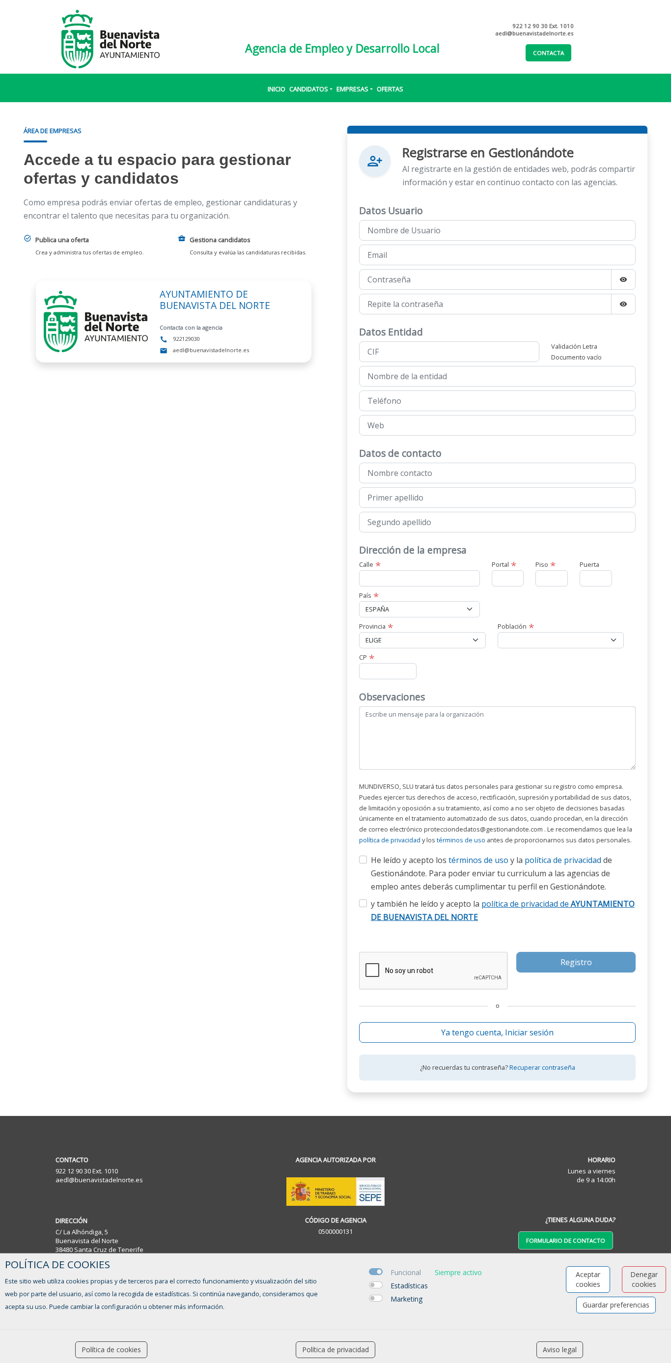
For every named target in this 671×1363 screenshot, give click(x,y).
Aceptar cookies (588, 1279)
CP (363, 657)
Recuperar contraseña (542, 1067)
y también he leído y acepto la (503, 910)
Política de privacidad (335, 1349)
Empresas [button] (352, 88)
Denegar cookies (644, 1279)
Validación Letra (574, 346)
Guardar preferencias (616, 1304)
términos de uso (461, 839)
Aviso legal (560, 1349)
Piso (541, 564)
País (365, 595)
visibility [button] (623, 279)
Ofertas (390, 88)
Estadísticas (409, 1285)
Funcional (406, 1272)
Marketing (406, 1299)
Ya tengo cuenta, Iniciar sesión (497, 1032)
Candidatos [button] (308, 88)
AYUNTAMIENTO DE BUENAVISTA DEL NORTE (215, 299)
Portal (500, 564)
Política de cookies (111, 1349)
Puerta (589, 564)
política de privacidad (389, 839)
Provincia (372, 626)
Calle (366, 564)
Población (512, 626)
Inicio (276, 88)
